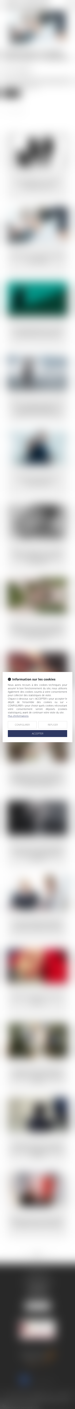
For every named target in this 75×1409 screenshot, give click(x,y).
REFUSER (53, 724)
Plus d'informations (18, 716)
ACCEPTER (37, 733)
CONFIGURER (22, 724)
